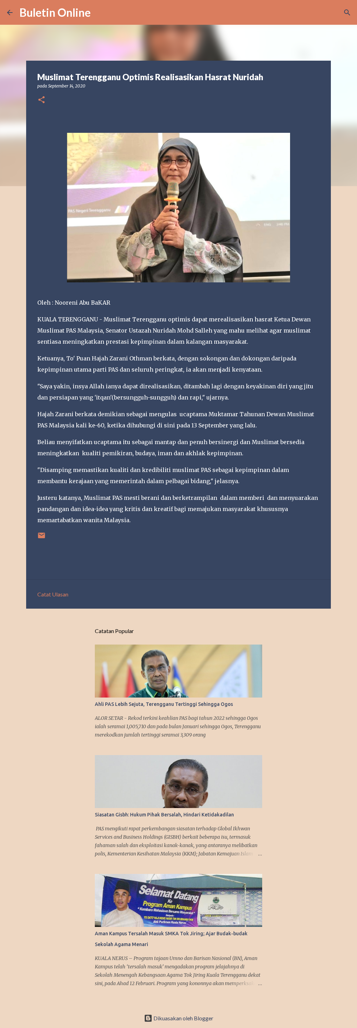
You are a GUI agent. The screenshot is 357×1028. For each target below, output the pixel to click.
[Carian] (100, 12)
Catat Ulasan (52, 594)
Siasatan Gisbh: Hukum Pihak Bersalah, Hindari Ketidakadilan (164, 814)
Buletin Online (55, 12)
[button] (41, 100)
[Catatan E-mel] (41, 538)
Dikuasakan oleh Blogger (182, 1018)
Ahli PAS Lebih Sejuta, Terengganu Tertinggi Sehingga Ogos (164, 704)
